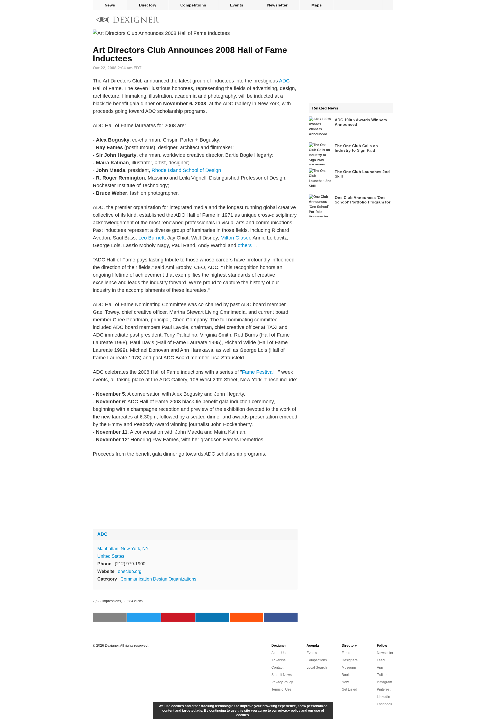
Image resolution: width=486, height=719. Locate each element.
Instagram (384, 682)
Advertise (278, 660)
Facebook (384, 704)
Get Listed (349, 689)
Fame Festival (258, 372)
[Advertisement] (195, 493)
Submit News (281, 675)
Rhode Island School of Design (186, 170)
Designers (349, 660)
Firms (346, 653)
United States (110, 556)
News (110, 5)
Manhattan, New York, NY (123, 548)
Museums (349, 667)
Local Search (317, 667)
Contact (277, 667)
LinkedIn (383, 697)
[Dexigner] (127, 20)
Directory (147, 5)
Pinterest (383, 689)
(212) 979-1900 (130, 563)
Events (236, 5)
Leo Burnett (151, 238)
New (345, 682)
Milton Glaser (235, 238)
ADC (284, 81)
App (380, 667)
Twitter (382, 675)
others (245, 245)
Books (346, 675)
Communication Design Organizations (158, 579)
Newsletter (277, 5)
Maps (316, 5)
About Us (278, 653)
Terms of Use (281, 689)
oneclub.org (129, 571)
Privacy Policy (282, 682)
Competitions (193, 5)
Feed (381, 660)
